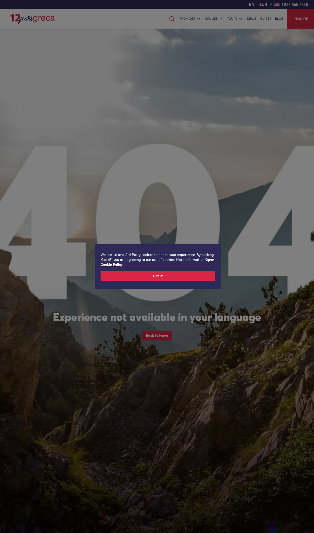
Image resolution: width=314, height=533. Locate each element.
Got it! (158, 276)
